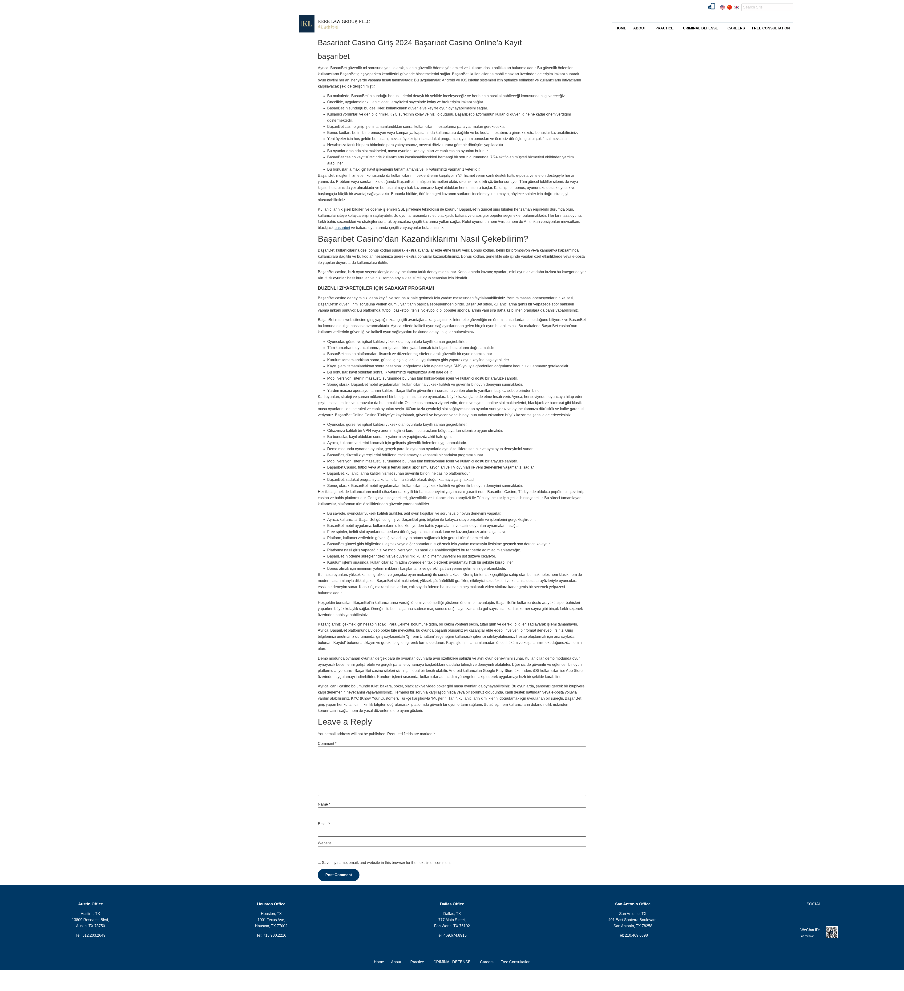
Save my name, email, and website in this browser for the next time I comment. (387, 863)
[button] (641, 28)
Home (620, 28)
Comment (327, 744)
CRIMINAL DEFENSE (700, 28)
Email (324, 824)
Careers (736, 28)
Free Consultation (771, 28)
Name (324, 804)
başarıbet (342, 228)
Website (324, 843)
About (639, 28)
